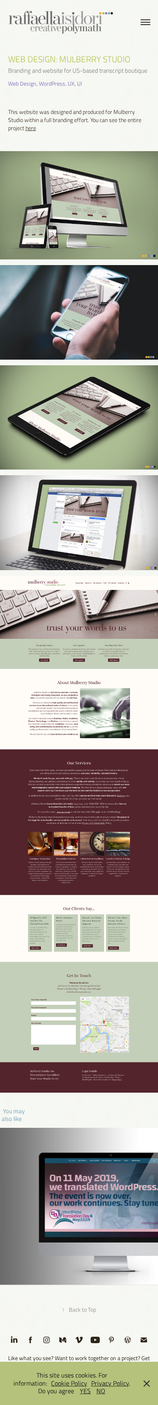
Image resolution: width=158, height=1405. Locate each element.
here (31, 128)
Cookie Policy (69, 1383)
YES (85, 1390)
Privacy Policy (110, 1383)
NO (100, 1390)
